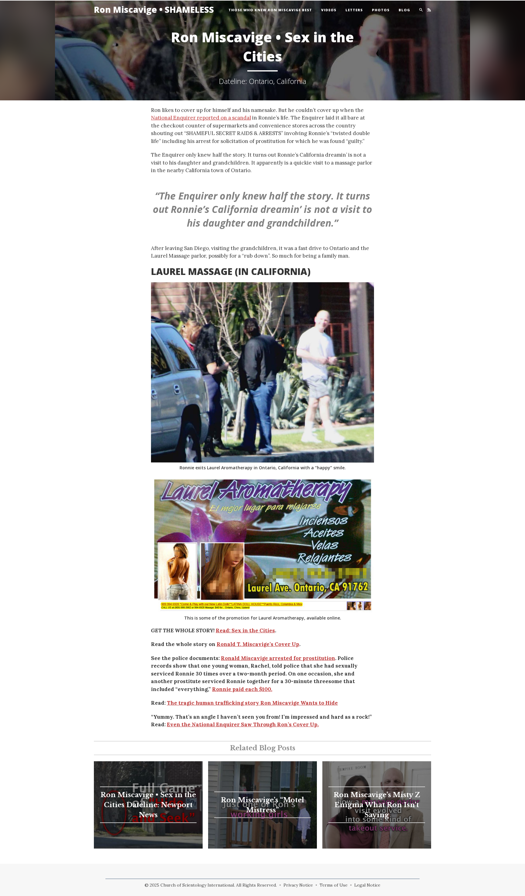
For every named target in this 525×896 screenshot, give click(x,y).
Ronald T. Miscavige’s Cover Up (258, 644)
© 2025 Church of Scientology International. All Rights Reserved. (211, 885)
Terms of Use (334, 885)
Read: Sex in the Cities (245, 630)
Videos (328, 10)
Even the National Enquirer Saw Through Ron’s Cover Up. (243, 724)
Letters (354, 10)
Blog (404, 10)
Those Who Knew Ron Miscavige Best (270, 10)
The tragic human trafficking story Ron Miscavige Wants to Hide (252, 703)
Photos (380, 10)
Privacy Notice (298, 885)
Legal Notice (367, 885)
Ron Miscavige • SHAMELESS (154, 9)
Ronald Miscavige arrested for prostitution (278, 658)
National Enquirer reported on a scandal (201, 117)
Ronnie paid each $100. (242, 689)
